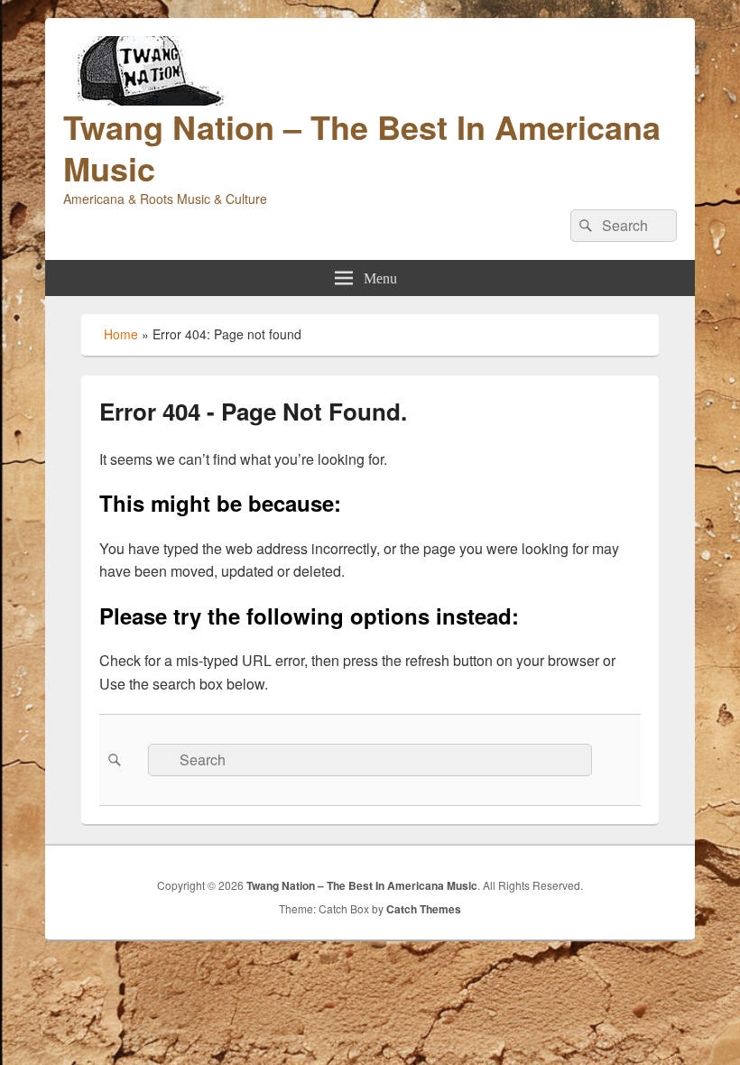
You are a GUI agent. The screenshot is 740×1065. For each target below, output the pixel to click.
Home (121, 334)
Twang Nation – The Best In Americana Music (362, 147)
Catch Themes (423, 909)
